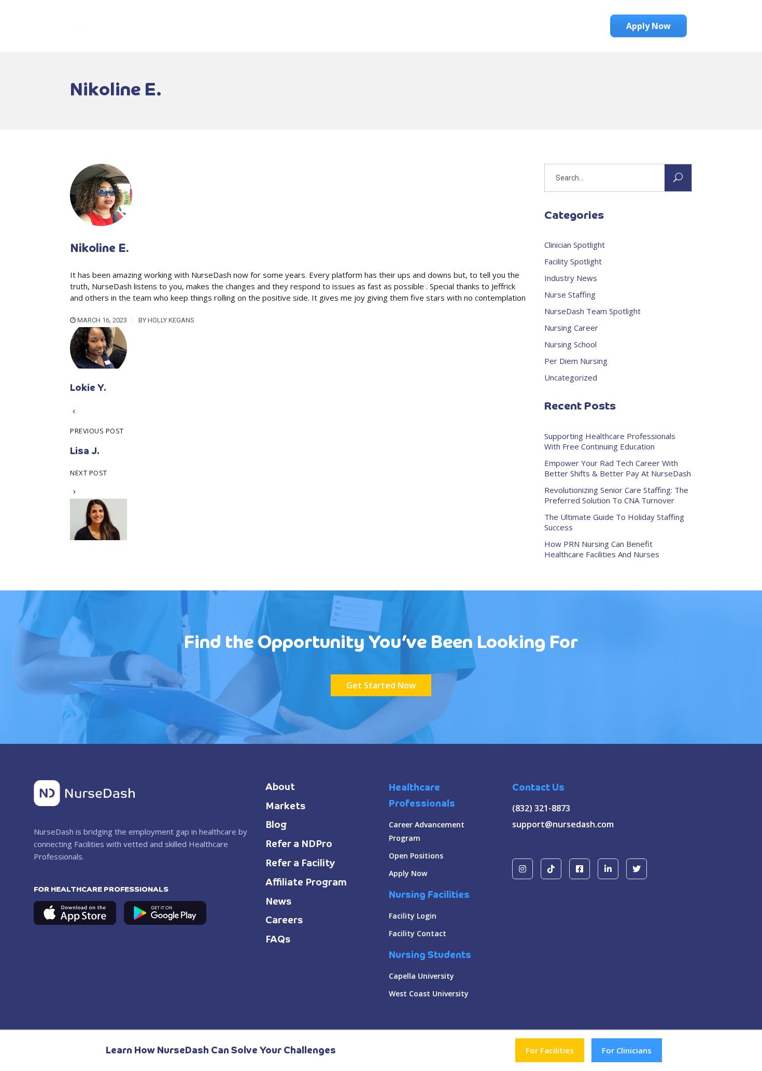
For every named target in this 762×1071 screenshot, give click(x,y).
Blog (276, 825)
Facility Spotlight (573, 261)
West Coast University (429, 993)
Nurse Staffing (570, 294)
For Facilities (550, 1050)
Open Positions (416, 856)
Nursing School (570, 344)
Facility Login (412, 916)
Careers (284, 920)
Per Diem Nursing (576, 361)
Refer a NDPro (298, 844)
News (278, 902)
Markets (285, 806)
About (280, 787)
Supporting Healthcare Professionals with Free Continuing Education (609, 441)
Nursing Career (571, 327)
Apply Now (408, 873)
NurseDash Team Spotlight (592, 311)
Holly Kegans (171, 320)
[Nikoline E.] (101, 223)
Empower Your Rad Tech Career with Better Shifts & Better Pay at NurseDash (617, 468)
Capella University (421, 976)
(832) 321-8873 (541, 808)
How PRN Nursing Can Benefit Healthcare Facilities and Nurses (601, 549)
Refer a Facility (300, 863)
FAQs (278, 940)
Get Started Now (381, 685)
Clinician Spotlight (574, 244)
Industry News (570, 278)
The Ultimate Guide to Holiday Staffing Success (614, 522)
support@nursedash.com (563, 824)
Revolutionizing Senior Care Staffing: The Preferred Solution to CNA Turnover (616, 495)
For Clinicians (627, 1050)
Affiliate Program (306, 882)
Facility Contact (417, 933)
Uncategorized (570, 377)
